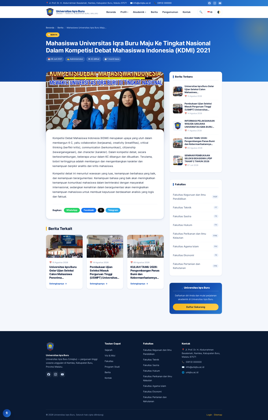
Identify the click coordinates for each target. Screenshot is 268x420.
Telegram (113, 210)
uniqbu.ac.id (192, 372)
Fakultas (109, 361)
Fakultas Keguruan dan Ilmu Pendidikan (195, 196)
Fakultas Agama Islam (195, 246)
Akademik (138, 12)
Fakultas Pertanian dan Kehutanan (195, 266)
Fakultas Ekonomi (195, 255)
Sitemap (218, 414)
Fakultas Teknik (195, 207)
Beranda (111, 12)
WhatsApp (71, 210)
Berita (154, 12)
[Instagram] (214, 3)
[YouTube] (220, 3)
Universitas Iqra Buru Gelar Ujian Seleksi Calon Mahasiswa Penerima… (62, 272)
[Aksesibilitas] (7, 413)
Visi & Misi (110, 355)
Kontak (187, 12)
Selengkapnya (56, 283)
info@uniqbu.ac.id (142, 3)
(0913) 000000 (164, 3)
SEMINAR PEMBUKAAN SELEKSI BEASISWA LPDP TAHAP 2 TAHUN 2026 (198, 158)
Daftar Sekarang (195, 306)
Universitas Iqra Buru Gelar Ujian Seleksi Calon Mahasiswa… (199, 89)
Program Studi (112, 366)
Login (209, 414)
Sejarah (108, 350)
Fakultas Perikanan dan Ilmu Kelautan (195, 235)
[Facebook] (209, 3)
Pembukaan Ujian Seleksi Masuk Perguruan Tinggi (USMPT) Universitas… (104, 272)
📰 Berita (53, 35)
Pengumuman (170, 12)
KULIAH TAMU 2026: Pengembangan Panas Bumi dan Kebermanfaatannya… (200, 141)
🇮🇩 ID (209, 12)
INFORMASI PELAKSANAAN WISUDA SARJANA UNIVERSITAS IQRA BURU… (200, 123)
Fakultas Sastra (195, 216)
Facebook (89, 210)
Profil (124, 12)
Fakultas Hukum (195, 225)
